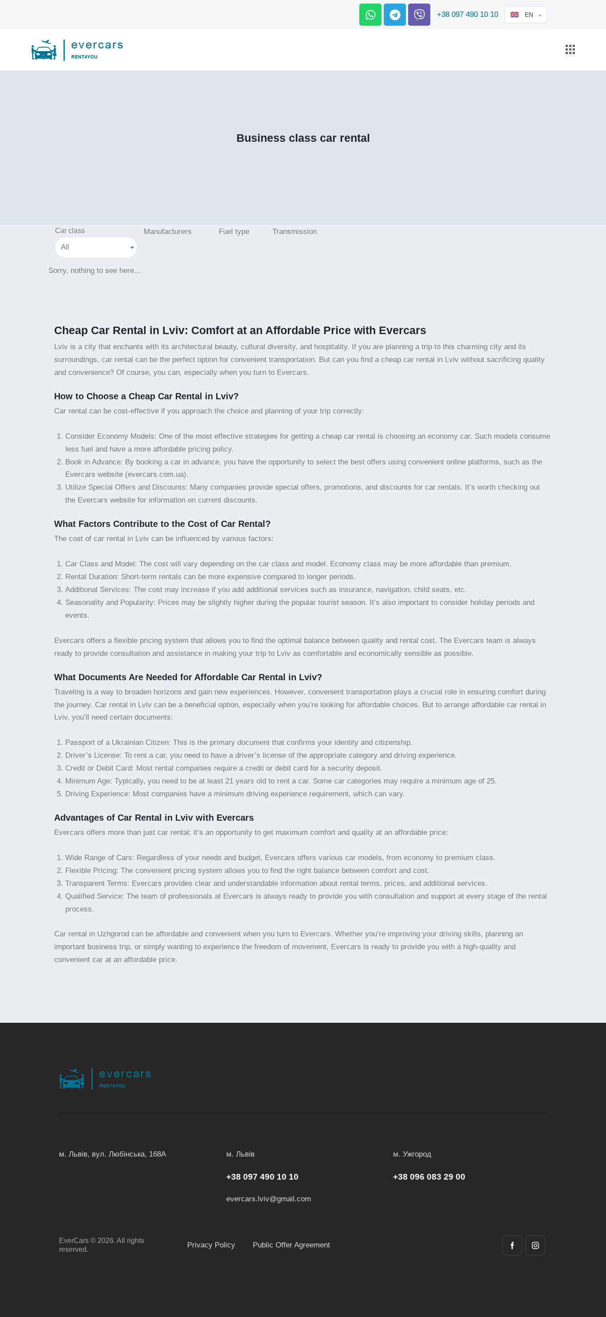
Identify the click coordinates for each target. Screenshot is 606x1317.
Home (265, 156)
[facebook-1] (512, 1245)
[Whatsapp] (370, 15)
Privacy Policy (211, 1245)
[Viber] (419, 15)
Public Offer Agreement (291, 1245)
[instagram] (535, 1245)
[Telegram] (395, 15)
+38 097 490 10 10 (467, 14)
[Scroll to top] (583, 1261)
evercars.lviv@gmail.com (268, 1199)
